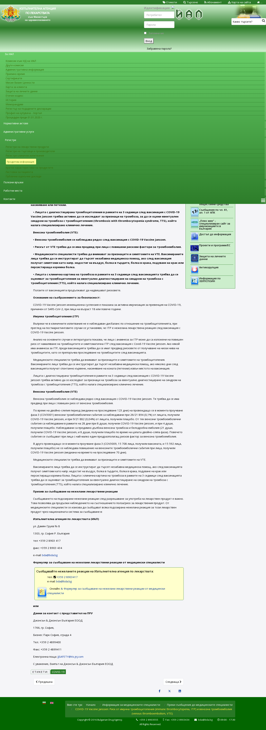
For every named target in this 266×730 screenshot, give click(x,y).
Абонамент (214, 2)
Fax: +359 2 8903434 (177, 719)
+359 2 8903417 (67, 577)
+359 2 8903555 (148, 719)
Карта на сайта (241, 2)
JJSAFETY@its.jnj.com (70, 656)
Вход (148, 41)
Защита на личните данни (212, 258)
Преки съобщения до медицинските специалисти (200, 704)
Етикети (171, 2)
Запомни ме (156, 33)
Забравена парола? (159, 48)
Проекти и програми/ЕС (214, 245)
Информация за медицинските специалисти (131, 704)
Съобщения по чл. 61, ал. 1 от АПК (213, 211)
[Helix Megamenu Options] (263, 200)
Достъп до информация (215, 234)
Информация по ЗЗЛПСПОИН (210, 280)
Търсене (192, 2)
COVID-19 (58, 672)
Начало (91, 704)
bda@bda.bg (50, 555)
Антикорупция (208, 267)
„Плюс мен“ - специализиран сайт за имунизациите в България (214, 224)
